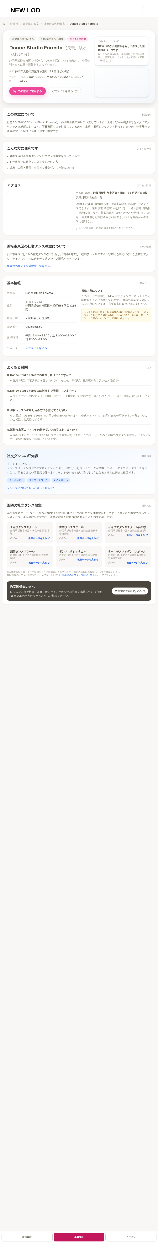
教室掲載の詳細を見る (128, 591)
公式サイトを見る (62, 91)
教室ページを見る (38, 538)
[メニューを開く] (146, 10)
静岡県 (14, 23)
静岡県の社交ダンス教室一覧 (77, 575)
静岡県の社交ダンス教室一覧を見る (28, 266)
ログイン (131, 1237)
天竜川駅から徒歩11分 (51, 39)
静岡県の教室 (31, 23)
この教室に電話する (30, 91)
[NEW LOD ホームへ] (25, 10)
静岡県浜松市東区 (24, 39)
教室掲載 (27, 1237)
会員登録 (79, 1237)
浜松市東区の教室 (54, 23)
